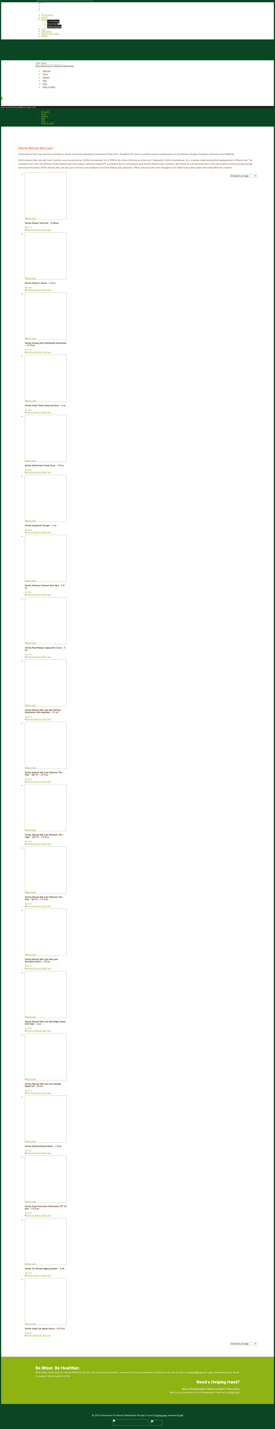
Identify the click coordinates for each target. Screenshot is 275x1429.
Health (44, 116)
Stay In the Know (50, 33)
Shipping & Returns (216, 1388)
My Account (47, 14)
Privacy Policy (233, 1388)
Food (43, 114)
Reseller (52, 24)
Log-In (44, 17)
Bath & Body (49, 86)
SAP (181, 1415)
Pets (43, 120)
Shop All (45, 111)
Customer (53, 22)
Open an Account (50, 19)
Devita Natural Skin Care (39, 229)
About (44, 36)
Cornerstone (161, 1415)
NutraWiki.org (196, 1372)
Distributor (54, 26)
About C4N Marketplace (193, 1388)
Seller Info (234, 1392)
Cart (43, 29)
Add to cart (30, 218)
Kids (43, 118)
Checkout (46, 31)
